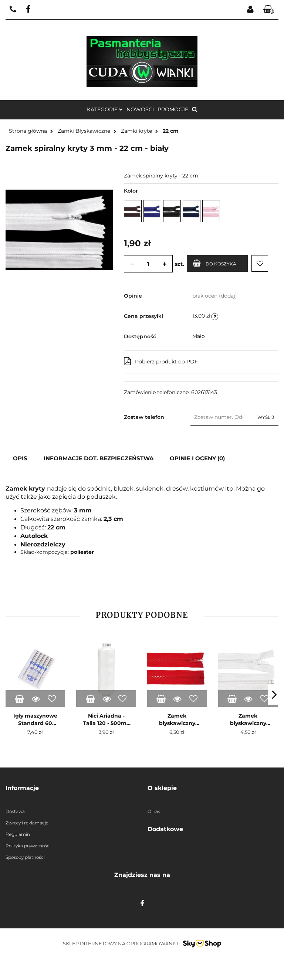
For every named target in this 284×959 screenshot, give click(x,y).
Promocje (173, 109)
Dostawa (15, 811)
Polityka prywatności (28, 845)
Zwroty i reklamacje (27, 823)
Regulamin (18, 834)
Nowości (140, 109)
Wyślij (265, 417)
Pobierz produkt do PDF (166, 361)
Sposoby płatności (25, 857)
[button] (268, 10)
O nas (154, 811)
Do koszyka (221, 264)
